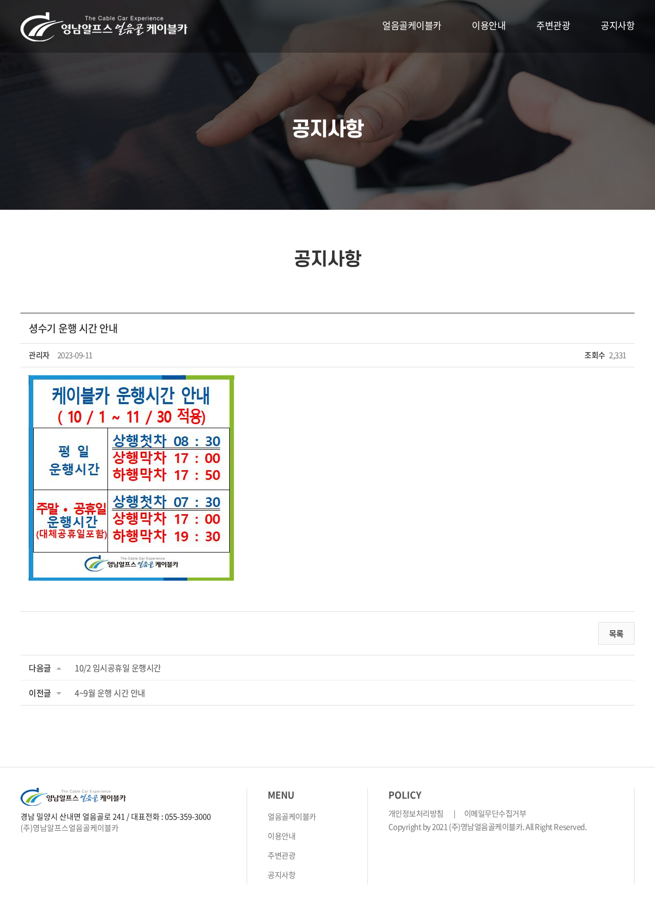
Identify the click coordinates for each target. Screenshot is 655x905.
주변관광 (553, 25)
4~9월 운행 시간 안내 (110, 693)
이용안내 (489, 25)
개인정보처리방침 (416, 813)
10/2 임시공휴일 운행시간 (118, 667)
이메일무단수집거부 (495, 813)
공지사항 (618, 25)
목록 (616, 633)
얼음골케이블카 (411, 25)
